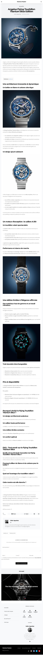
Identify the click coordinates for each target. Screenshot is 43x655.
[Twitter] (36, 651)
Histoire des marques (24, 584)
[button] (18, 599)
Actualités (21, 6)
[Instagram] (31, 651)
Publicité (39, 648)
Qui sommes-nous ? (26, 648)
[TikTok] (28, 651)
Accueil (19, 648)
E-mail (18, 555)
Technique (6, 622)
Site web (31, 555)
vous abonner (38, 557)
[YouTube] (39, 651)
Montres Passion (21, 1)
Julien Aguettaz (17, 14)
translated (12, 533)
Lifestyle (6, 615)
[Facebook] (34, 651)
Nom (3, 555)
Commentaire (5, 547)
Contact (34, 648)
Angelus (5, 533)
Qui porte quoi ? (7, 618)
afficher (10, 79)
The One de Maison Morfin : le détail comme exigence (21, 587)
